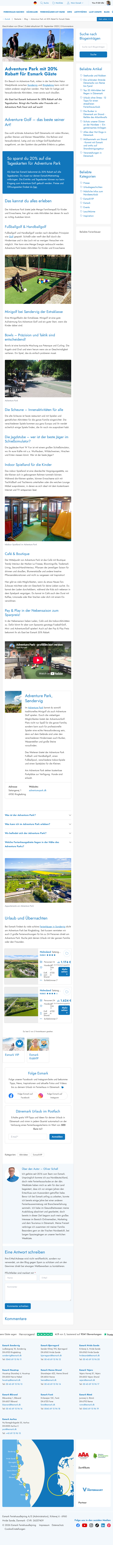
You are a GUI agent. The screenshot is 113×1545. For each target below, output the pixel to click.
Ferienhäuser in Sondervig (52, 926)
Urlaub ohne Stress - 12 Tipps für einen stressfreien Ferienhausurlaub (94, 102)
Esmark (86, 203)
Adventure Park (35, 707)
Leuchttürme (89, 211)
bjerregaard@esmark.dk (51, 1355)
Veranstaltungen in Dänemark (92, 154)
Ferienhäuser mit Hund (52, 12)
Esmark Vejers (86, 1369)
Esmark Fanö (47, 1394)
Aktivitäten (80, 12)
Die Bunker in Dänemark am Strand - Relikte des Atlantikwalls (95, 114)
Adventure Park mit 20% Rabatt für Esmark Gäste (50, 19)
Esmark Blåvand (10, 1394)
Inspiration (88, 216)
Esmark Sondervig (11, 1345)
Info (69, 12)
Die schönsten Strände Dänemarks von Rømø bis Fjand (94, 83)
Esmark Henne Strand (51, 1369)
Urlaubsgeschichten (92, 187)
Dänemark (32, 12)
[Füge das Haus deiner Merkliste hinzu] (66, 953)
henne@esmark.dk (48, 1380)
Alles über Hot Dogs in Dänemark (94, 133)
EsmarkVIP (37, 1154)
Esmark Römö (85, 1394)
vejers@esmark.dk (87, 1380)
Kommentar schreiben (17, 1306)
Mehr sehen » (65, 972)
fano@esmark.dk (48, 1404)
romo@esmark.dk (86, 1404)
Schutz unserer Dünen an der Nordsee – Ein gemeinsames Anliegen (94, 124)
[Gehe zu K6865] (38, 1005)
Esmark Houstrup (10, 1369)
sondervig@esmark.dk (11, 1355)
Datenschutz (58, 1525)
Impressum (44, 1525)
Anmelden (57, 1136)
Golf (11, 236)
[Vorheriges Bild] (7, 966)
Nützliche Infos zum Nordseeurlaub (93, 193)
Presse (86, 183)
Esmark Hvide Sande (89, 1345)
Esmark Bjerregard (50, 1345)
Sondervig (33, 85)
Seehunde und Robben (94, 75)
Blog (107, 12)
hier (35, 187)
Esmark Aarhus (9, 1419)
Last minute (95, 12)
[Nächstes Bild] (34, 966)
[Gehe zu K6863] (38, 966)
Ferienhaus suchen (14, 12)
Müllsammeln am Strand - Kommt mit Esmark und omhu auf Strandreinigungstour (95, 144)
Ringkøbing (48, 85)
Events (86, 207)
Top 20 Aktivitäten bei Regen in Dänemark (94, 92)
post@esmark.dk (9, 1429)
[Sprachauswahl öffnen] (35, 2)
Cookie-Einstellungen (15, 1529)
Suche (93, 54)
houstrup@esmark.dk (11, 1380)
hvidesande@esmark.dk (89, 1355)
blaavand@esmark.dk (11, 1404)
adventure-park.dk (37, 790)
